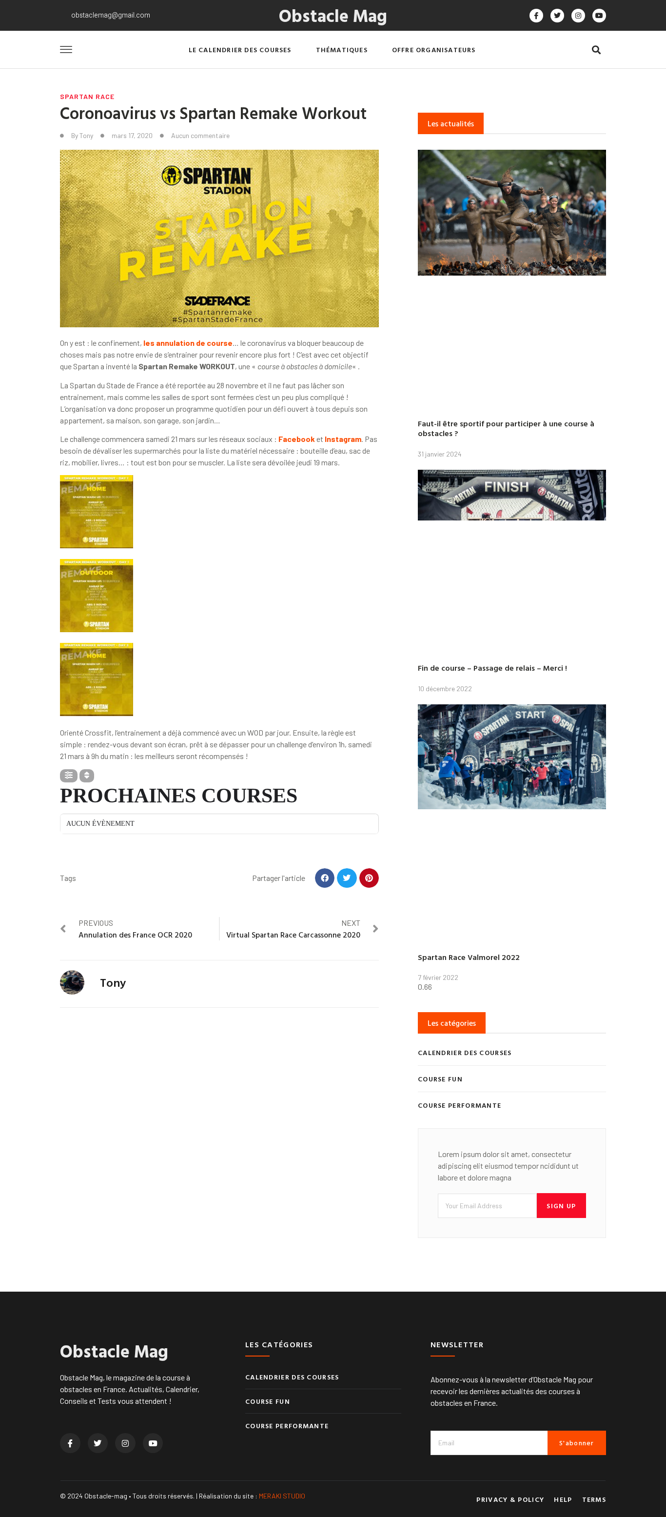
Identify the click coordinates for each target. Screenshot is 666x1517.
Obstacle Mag (333, 15)
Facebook (296, 438)
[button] (596, 50)
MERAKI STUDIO (282, 1496)
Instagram (343, 438)
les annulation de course (188, 342)
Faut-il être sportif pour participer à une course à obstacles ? (506, 428)
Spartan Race (87, 96)
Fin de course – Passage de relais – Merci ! (492, 668)
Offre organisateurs (434, 49)
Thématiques (342, 49)
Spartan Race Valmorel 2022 (469, 957)
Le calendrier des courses (240, 49)
